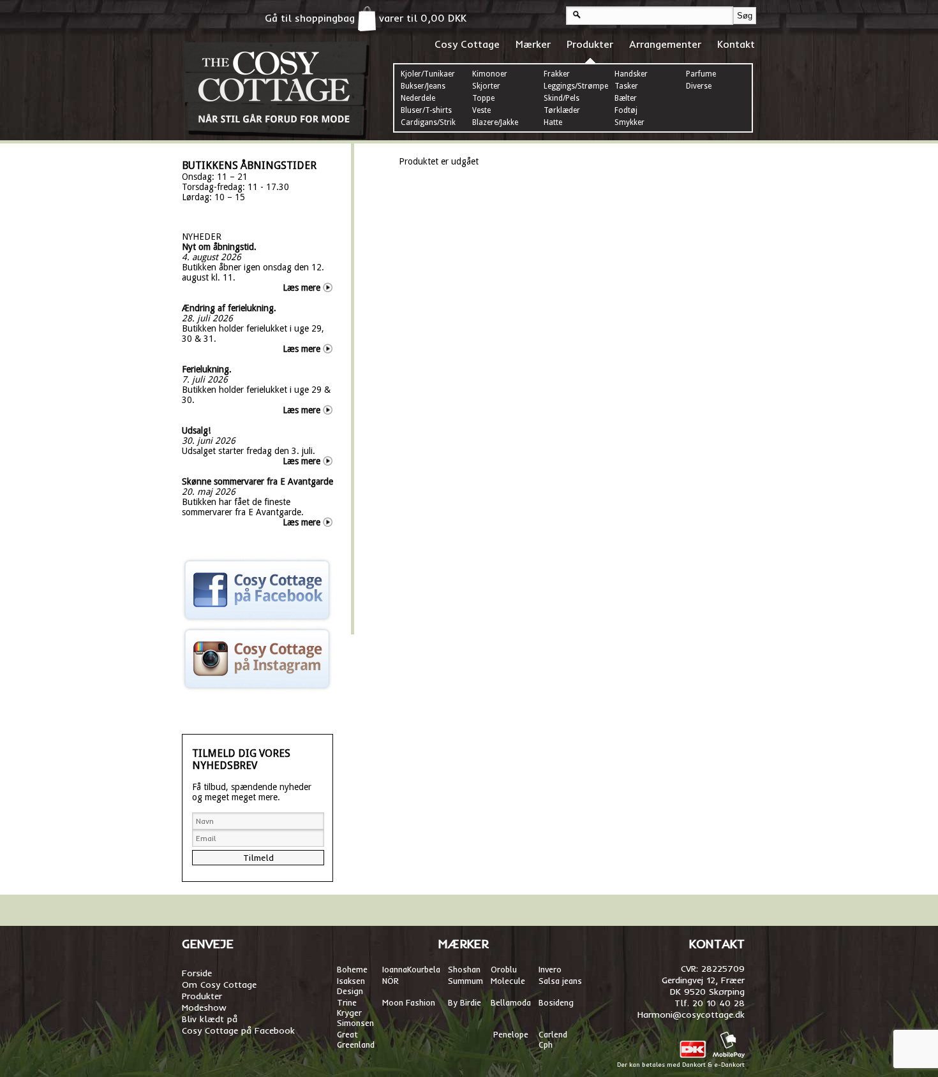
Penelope (510, 1034)
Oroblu (504, 969)
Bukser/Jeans (423, 86)
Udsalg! (196, 430)
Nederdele (418, 98)
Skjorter (486, 86)
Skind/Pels (561, 98)
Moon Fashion (408, 1002)
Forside (197, 973)
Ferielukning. (207, 369)
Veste (481, 110)
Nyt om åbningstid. (219, 247)
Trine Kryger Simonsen (355, 1012)
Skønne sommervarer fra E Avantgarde (257, 481)
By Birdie (464, 1002)
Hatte (553, 122)
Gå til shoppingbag (311, 17)
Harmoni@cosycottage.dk (691, 1014)
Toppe (483, 98)
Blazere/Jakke (495, 122)
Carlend (553, 1034)
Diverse (698, 86)
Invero (550, 969)
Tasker (626, 86)
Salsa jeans (560, 981)
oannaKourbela (412, 969)
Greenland (356, 1044)
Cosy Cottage (467, 44)
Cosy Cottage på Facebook (238, 1030)
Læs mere (301, 287)
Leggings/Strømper (577, 86)
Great (347, 1034)
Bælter (625, 98)
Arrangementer (665, 44)
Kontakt (736, 44)
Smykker (629, 122)
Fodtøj (625, 110)
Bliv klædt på (209, 1019)
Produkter (590, 44)
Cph (547, 1044)
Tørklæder (562, 110)
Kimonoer (489, 74)
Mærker (533, 44)
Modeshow (204, 1007)
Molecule (508, 981)
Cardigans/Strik (428, 122)
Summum (465, 981)
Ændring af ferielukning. (229, 308)
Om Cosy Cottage (219, 984)
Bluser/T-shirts (426, 110)
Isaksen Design (351, 986)
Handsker (631, 74)
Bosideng (556, 1002)
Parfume (701, 74)
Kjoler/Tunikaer (428, 74)
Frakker (557, 74)
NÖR (390, 981)
